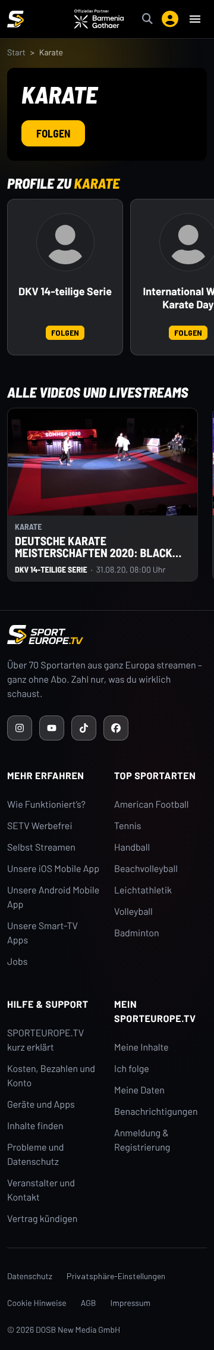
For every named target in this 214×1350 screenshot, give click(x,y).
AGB (88, 1303)
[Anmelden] (170, 19)
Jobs (17, 961)
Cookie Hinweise (37, 1303)
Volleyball (133, 911)
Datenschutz (29, 1276)
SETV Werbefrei (39, 826)
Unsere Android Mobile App (53, 897)
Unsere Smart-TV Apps (42, 933)
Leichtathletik (143, 890)
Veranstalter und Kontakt (41, 1190)
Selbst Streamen (41, 847)
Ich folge (131, 1068)
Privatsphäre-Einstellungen (116, 1276)
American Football (151, 804)
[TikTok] (83, 727)
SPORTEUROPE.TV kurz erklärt (45, 1040)
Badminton (136, 933)
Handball (132, 847)
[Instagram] (19, 727)
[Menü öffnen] (195, 19)
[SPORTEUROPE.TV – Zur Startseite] (15, 19)
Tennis (127, 826)
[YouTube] (51, 727)
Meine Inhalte (141, 1047)
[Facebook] (115, 727)
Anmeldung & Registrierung (142, 1140)
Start (16, 52)
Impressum (131, 1303)
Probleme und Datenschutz (35, 1154)
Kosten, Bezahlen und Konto (51, 1076)
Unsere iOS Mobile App (53, 868)
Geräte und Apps (41, 1104)
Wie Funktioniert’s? (46, 804)
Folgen (53, 133)
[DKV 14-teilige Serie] (65, 242)
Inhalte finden (35, 1126)
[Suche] (147, 19)
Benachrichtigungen (156, 1111)
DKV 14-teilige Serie (65, 291)
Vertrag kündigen (42, 1218)
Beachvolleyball (146, 868)
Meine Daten (139, 1090)
